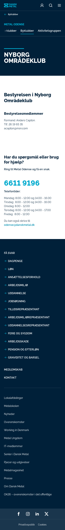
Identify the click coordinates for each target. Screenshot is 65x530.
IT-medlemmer (13, 446)
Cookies (42, 524)
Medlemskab (13, 369)
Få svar (9, 253)
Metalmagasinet (14, 470)
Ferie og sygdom (20, 333)
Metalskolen (11, 406)
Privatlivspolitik (26, 524)
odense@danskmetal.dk (19, 224)
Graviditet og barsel (23, 357)
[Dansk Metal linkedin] (37, 514)
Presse (8, 478)
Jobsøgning (17, 301)
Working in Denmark (16, 430)
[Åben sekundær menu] (59, 5)
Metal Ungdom (13, 438)
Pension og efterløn (23, 349)
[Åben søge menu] (50, 5)
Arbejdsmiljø (18, 285)
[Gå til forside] (10, 5)
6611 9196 (22, 183)
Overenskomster (14, 422)
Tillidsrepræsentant (23, 309)
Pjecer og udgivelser (17, 462)
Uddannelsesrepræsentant (29, 325)
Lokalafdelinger (13, 398)
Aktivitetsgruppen (49, 30)
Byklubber (13, 14)
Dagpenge (15, 261)
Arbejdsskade (18, 341)
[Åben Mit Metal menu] (42, 5)
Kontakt (10, 377)
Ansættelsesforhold (24, 277)
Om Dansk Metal (14, 486)
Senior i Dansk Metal (16, 454)
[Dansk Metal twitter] (46, 514)
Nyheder (9, 414)
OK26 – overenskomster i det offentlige (28, 494)
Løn (11, 269)
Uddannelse (17, 293)
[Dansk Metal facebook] (18, 514)
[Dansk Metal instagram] (28, 514)
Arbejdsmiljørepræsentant (29, 317)
